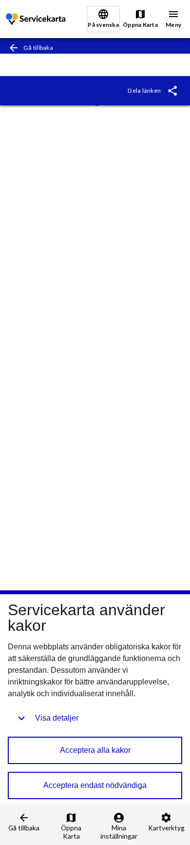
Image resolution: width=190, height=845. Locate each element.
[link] (36, 19)
